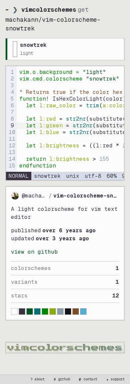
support (115, 379)
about (37, 379)
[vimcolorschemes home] (65, 347)
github (62, 379)
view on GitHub (34, 251)
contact (88, 379)
